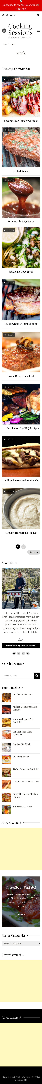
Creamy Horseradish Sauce (21, 532)
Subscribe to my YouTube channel (21, 645)
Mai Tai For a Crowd (22, 806)
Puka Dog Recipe (21, 756)
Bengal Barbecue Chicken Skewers (25, 795)
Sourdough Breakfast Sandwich (23, 721)
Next (32, 552)
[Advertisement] (21, 849)
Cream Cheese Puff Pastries (26, 781)
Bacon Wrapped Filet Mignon (21, 323)
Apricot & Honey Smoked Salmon (25, 708)
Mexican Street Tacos (21, 271)
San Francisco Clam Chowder (22, 733)
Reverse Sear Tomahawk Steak (21, 120)
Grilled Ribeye (21, 171)
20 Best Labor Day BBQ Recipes (21, 428)
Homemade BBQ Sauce (21, 221)
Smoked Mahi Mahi (22, 744)
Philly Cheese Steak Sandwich (21, 480)
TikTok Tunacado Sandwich (26, 769)
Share (11, 79)
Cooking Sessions (20, 28)
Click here (21, 8)
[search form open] (38, 15)
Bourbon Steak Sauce (23, 694)
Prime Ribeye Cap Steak (21, 376)
